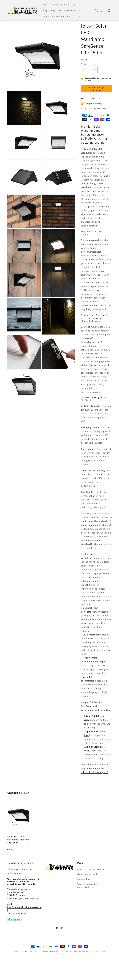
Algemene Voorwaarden (88, 874)
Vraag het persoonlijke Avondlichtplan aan (87, 886)
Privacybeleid (66, 951)
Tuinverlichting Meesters (29, 951)
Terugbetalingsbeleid (50, 951)
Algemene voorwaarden (83, 951)
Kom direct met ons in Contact (91, 869)
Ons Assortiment (85, 879)
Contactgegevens (60, 954)
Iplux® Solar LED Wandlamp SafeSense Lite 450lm (18, 839)
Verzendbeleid (99, 951)
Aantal (83, 64)
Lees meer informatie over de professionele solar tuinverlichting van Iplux (95, 768)
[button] (61, 10)
